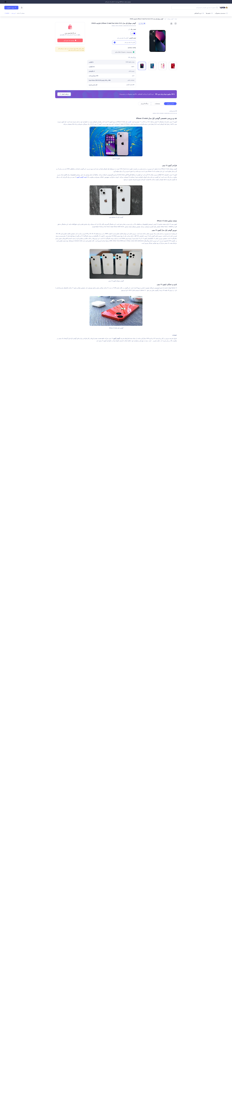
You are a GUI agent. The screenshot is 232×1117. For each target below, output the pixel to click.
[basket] (21, 7)
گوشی (129, 122)
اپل (165, 19)
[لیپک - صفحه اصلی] (224, 8)
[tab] (170, 103)
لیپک (176, 19)
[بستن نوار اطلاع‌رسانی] (5, 2)
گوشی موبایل (170, 19)
